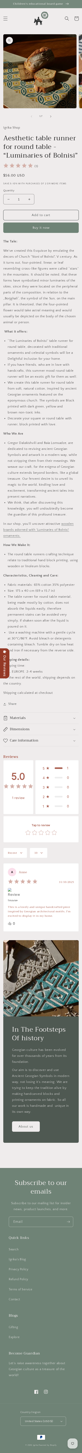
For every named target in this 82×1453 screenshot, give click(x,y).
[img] (18, 166)
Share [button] (12, 704)
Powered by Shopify (48, 1445)
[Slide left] (31, 116)
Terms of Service (20, 1289)
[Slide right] (51, 116)
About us (26, 1126)
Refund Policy (18, 1279)
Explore (14, 1337)
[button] (5, 18)
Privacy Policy (18, 1269)
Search (14, 1249)
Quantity (8, 190)
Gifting (13, 1327)
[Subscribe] (68, 1222)
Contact (14, 1299)
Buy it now (41, 228)
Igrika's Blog (17, 1259)
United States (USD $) (39, 1421)
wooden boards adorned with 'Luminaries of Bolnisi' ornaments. (38, 530)
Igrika (35, 1445)
